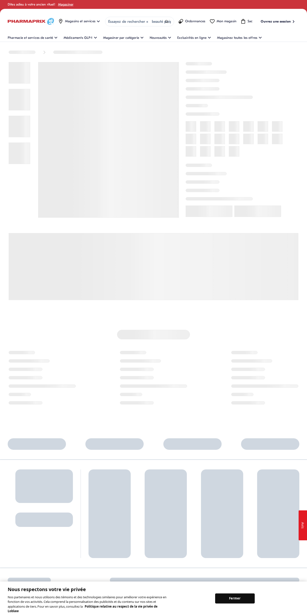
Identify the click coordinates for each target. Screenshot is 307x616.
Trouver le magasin (146, 523)
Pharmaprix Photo (234, 536)
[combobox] (139, 21)
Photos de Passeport (236, 544)
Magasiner (65, 4)
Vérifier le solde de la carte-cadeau (236, 517)
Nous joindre (142, 515)
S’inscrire (16, 542)
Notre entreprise (189, 528)
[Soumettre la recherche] (166, 21)
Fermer (235, 598)
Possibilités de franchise (194, 544)
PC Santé (227, 528)
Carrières (183, 560)
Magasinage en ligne (104, 515)
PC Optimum (98, 523)
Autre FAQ (96, 544)
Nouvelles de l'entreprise (195, 536)
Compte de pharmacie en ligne (107, 533)
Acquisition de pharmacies (196, 552)
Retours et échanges (148, 531)
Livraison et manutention (151, 539)
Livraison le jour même (149, 547)
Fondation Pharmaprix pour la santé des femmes (195, 517)
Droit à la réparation (147, 555)
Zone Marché (231, 552)
